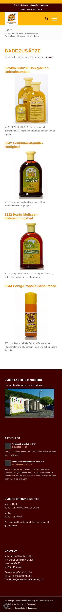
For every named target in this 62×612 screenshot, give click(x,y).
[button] (6, 606)
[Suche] (45, 18)
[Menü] (52, 18)
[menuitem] (45, 18)
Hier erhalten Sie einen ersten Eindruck (23, 385)
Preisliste (49, 57)
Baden (8, 30)
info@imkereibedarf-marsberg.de (34, 5)
